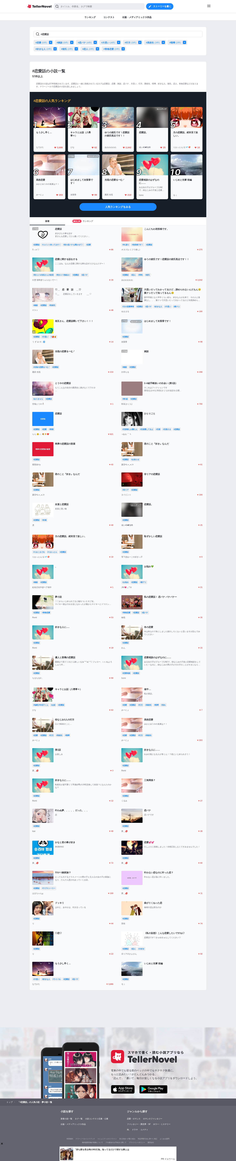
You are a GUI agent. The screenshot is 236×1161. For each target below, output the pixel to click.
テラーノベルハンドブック (85, 1139)
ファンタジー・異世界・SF (139, 1124)
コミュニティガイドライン (107, 1139)
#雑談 (62, 42)
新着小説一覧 (66, 1119)
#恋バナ (85, 42)
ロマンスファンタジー (152, 1119)
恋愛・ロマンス (133, 1119)
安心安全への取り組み (127, 1139)
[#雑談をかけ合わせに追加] (72, 42)
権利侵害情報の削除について (92, 1142)
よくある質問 (164, 1139)
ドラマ (135, 1130)
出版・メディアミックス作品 (73, 1124)
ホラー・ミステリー (161, 1124)
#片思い (108, 42)
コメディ (144, 1130)
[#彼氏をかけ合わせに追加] (77, 48)
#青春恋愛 (112, 49)
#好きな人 (43, 49)
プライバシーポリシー (137, 1142)
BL (128, 1130)
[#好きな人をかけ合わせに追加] (55, 48)
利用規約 (70, 1139)
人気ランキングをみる (118, 206)
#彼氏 (67, 49)
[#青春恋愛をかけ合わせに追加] (124, 48)
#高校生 (153, 42)
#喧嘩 (175, 42)
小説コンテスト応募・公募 (96, 1119)
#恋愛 (41, 42)
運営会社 (151, 1142)
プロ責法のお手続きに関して (115, 1142)
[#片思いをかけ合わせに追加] (119, 42)
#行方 (130, 42)
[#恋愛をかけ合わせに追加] (51, 42)
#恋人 (88, 49)
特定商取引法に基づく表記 (147, 1139)
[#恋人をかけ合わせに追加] (98, 48)
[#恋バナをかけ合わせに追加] (96, 42)
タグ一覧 (79, 1119)
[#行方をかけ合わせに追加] (140, 42)
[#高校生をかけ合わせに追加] (164, 42)
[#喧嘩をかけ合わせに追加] (185, 42)
